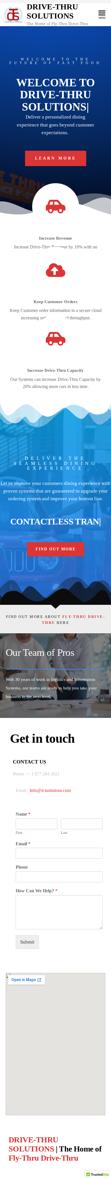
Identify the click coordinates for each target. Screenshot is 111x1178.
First (19, 832)
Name (23, 814)
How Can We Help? (36, 890)
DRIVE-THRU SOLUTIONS (33, 1144)
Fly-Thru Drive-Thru (43, 1157)
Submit (27, 942)
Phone (22, 867)
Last (64, 832)
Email (23, 843)
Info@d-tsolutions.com (51, 790)
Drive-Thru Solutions (52, 11)
